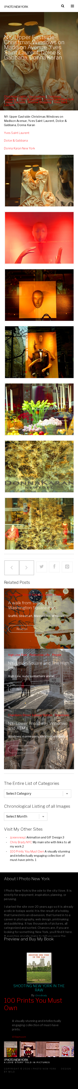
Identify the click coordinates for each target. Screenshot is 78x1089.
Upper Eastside (15, 102)
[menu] (72, 6)
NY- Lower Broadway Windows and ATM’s (37, 726)
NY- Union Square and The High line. (38, 666)
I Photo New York (16, 6)
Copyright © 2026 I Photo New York (30, 1069)
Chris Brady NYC (21, 842)
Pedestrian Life (39, 655)
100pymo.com (19, 1037)
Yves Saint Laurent (16, 133)
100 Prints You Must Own (27, 851)
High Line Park (17, 655)
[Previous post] (11, 567)
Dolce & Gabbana (29, 99)
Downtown (62, 715)
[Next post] (26, 567)
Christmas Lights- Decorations (24, 96)
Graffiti (59, 594)
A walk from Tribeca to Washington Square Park (32, 605)
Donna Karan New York (58, 99)
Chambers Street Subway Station (30, 594)
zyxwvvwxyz (18, 837)
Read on (22, 629)
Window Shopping (39, 102)
